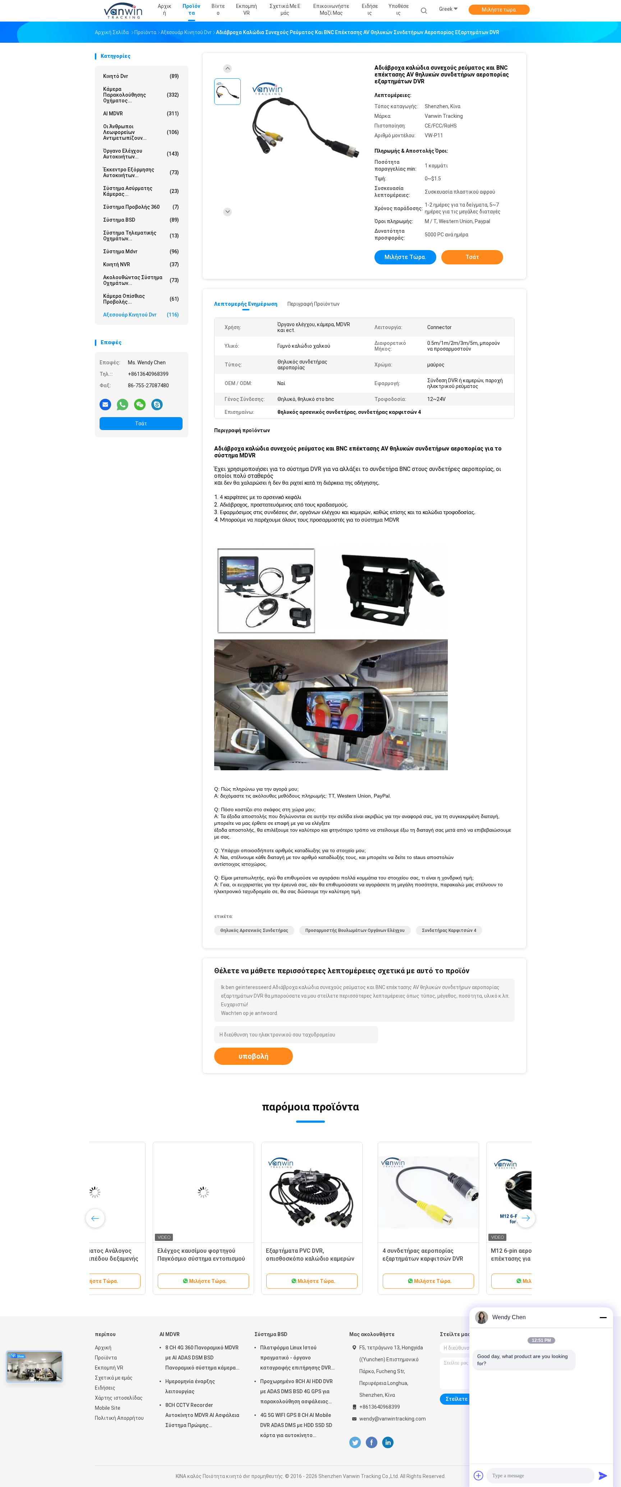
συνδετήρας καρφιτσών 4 (449, 930)
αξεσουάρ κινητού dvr (141, 315)
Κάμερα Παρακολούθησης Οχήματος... (141, 94)
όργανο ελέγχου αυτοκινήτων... (141, 154)
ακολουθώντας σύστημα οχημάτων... (141, 280)
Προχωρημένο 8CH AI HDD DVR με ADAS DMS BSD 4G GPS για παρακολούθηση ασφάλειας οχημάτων (296, 1393)
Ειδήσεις (105, 1388)
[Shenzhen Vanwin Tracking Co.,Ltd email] (105, 404)
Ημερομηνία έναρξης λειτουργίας (190, 1386)
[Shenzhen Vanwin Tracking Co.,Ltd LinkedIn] (388, 1442)
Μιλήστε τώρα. (499, 10)
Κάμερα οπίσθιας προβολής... (141, 299)
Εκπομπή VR (109, 1368)
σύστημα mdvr (141, 251)
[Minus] (603, 1317)
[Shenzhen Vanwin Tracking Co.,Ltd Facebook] (371, 1442)
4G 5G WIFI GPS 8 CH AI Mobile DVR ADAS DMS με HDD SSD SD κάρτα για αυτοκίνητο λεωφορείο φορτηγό (296, 1426)
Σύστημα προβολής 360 (141, 207)
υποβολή (253, 1056)
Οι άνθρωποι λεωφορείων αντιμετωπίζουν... (141, 132)
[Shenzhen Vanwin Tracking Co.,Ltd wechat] (140, 404)
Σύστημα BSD (141, 220)
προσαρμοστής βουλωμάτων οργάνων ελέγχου (355, 930)
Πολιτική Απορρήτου (119, 1418)
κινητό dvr (141, 76)
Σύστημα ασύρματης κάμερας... (141, 191)
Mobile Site (107, 1408)
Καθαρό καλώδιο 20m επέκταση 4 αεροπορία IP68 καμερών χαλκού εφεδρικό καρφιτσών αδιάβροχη (145, 1258)
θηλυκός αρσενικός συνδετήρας (254, 930)
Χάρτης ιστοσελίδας (119, 1398)
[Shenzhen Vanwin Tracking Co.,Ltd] (123, 10)
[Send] (603, 1475)
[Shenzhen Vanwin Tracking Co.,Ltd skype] (157, 404)
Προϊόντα (106, 1358)
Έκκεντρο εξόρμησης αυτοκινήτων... (141, 172)
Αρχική (103, 1347)
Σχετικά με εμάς (114, 1378)
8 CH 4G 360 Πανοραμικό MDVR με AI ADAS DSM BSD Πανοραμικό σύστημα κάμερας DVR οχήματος (202, 1359)
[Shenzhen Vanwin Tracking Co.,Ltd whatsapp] (122, 404)
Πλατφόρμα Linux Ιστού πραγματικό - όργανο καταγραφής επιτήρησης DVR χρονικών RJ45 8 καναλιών (295, 1359)
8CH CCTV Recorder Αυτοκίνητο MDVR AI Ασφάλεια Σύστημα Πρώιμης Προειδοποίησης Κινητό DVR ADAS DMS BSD (202, 1416)
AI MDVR (141, 113)
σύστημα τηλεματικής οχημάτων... (141, 235)
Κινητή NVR (141, 264)
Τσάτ (141, 423)
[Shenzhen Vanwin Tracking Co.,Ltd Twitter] (355, 1442)
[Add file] (479, 1475)
